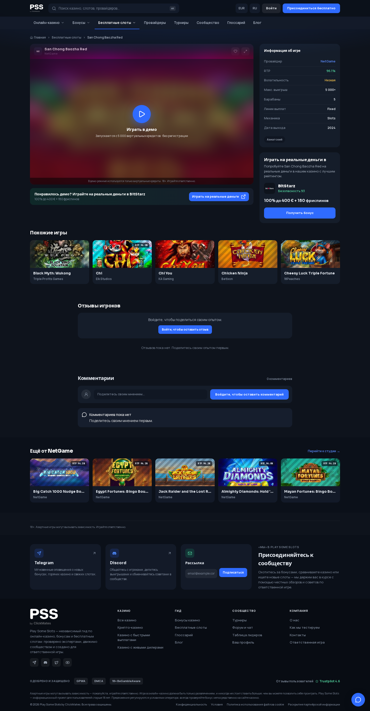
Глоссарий (236, 22)
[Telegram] (34, 662)
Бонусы (78, 22)
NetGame (328, 61)
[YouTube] (67, 662)
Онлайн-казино (46, 22)
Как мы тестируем (305, 627)
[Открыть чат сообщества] (358, 699)
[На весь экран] (245, 51)
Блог (257, 22)
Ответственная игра (307, 642)
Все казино (127, 620)
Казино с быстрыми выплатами (134, 637)
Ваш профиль (243, 642)
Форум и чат (242, 627)
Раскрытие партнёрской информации (314, 704)
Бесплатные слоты (114, 22)
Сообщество (208, 22)
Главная (40, 37)
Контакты (298, 635)
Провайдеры (155, 22)
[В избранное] (235, 51)
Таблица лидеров (247, 635)
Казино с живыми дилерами (140, 647)
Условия (217, 704)
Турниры (181, 22)
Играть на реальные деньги (215, 196)
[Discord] (45, 662)
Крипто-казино (130, 627)
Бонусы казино (187, 620)
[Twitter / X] (56, 662)
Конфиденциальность (191, 704)
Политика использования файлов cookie (255, 704)
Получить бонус (300, 212)
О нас (294, 620)
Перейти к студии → (324, 451)
